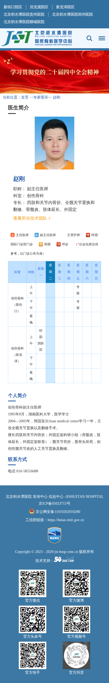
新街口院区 (13, 7)
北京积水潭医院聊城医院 (24, 22)
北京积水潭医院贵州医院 (24, 14)
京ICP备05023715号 (54, 503)
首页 (25, 97)
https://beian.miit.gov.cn (66, 520)
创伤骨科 (35, 195)
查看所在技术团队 (30, 218)
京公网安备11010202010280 (58, 512)
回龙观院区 (39, 7)
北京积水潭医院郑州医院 (72, 14)
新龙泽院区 (65, 7)
